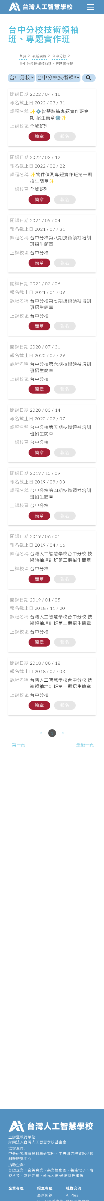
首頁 (23, 56)
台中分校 (59, 56)
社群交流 (74, 1188)
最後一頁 (85, 744)
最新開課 (39, 56)
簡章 (39, 136)
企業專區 (16, 1188)
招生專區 (45, 1188)
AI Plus (72, 1195)
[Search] (88, 78)
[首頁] (41, 6)
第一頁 (18, 744)
